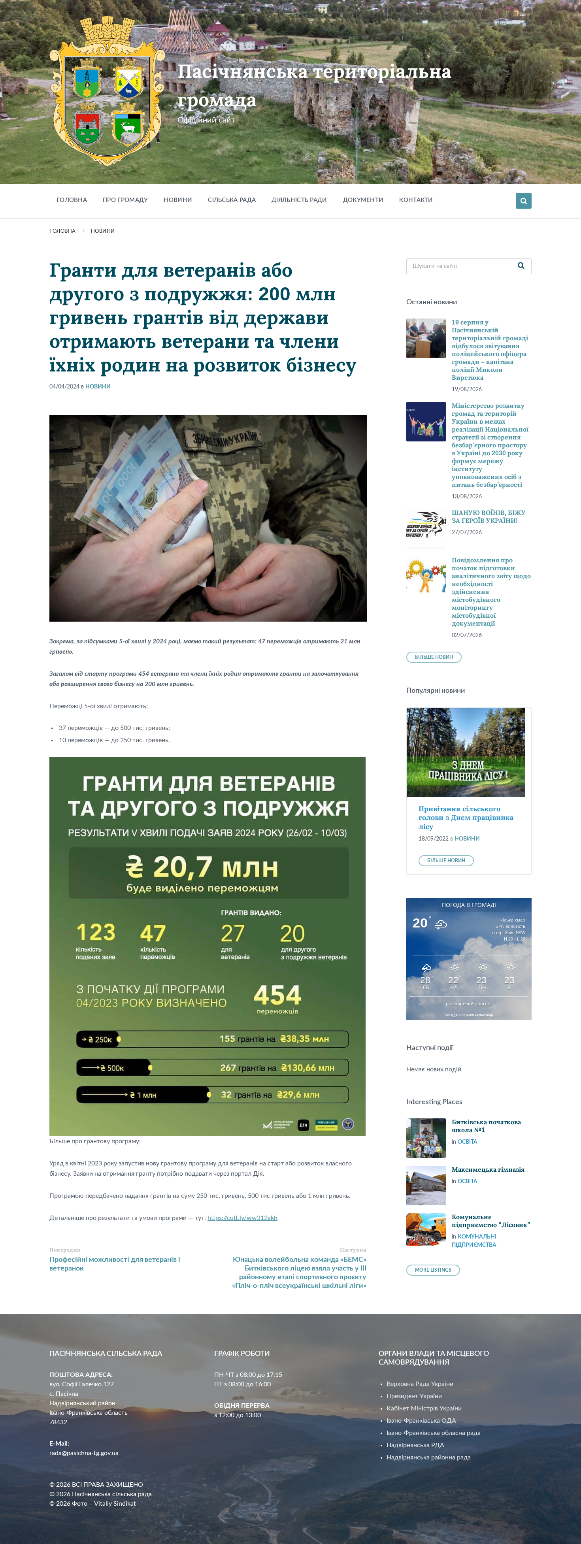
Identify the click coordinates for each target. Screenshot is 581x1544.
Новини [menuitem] (178, 200)
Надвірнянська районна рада (429, 1457)
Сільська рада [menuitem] (232, 200)
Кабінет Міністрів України (424, 1408)
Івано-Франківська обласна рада (434, 1433)
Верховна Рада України (420, 1384)
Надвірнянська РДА (415, 1445)
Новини (103, 231)
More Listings (433, 1270)
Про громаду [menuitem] (125, 200)
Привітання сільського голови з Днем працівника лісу (466, 818)
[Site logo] (107, 164)
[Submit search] (521, 266)
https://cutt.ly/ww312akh (242, 1218)
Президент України (414, 1396)
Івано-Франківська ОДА (421, 1421)
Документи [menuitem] (363, 200)
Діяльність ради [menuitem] (299, 200)
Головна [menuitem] (72, 200)
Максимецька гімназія (488, 1169)
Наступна (353, 1250)
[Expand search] (524, 201)
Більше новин (434, 657)
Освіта (467, 1142)
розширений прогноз (469, 1003)
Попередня (65, 1250)
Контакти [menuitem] (416, 200)
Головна (62, 231)
